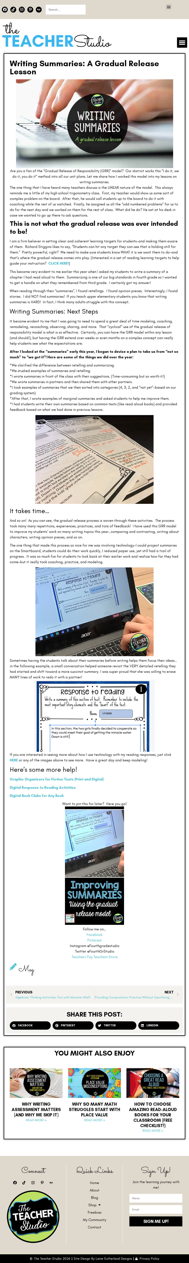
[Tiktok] (13, 10)
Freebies (95, 1212)
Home (94, 1183)
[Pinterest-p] (30, 10)
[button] (169, 7)
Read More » (36, 1120)
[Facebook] (5, 10)
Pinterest (94, 940)
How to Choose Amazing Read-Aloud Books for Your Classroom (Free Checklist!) (153, 1114)
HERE (14, 760)
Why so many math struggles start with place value (94, 1109)
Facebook (94, 934)
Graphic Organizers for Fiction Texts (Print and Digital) (57, 779)
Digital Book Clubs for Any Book (37, 795)
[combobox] (65, 9)
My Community (94, 1220)
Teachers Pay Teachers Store (95, 957)
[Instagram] (22, 10)
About (94, 1190)
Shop (92, 1205)
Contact (94, 1227)
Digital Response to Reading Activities (43, 787)
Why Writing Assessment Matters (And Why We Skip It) (36, 1109)
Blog (94, 1197)
